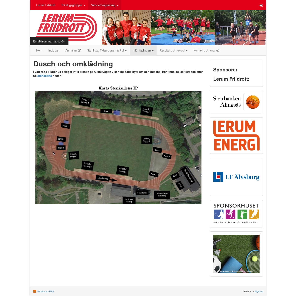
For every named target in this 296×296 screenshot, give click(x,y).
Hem (39, 50)
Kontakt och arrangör (207, 50)
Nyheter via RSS (45, 291)
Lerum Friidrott (45, 5)
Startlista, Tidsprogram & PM (106, 50)
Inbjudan (53, 50)
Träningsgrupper (72, 5)
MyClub (259, 291)
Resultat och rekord (172, 50)
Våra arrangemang (103, 5)
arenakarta (44, 76)
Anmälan (71, 50)
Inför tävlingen (142, 50)
